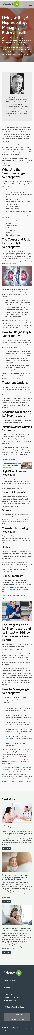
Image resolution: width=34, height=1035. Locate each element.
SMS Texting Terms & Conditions (14, 1007)
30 (5, 957)
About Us (7, 987)
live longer (11, 589)
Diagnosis (5, 340)
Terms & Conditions (10, 1004)
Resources (7, 984)
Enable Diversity (17, 1014)
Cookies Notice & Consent (12, 997)
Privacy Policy (8, 994)
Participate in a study (17, 1019)
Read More (6, 848)
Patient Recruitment (10, 980)
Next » (7, 957)
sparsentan (24, 767)
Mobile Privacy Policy (10, 1000)
